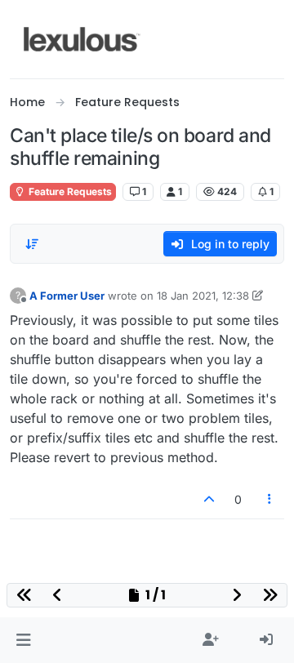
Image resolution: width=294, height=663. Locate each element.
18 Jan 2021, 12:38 (203, 295)
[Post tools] (270, 499)
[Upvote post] (209, 499)
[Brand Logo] (82, 39)
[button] (23, 640)
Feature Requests (69, 191)
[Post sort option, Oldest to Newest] (32, 244)
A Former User (67, 295)
